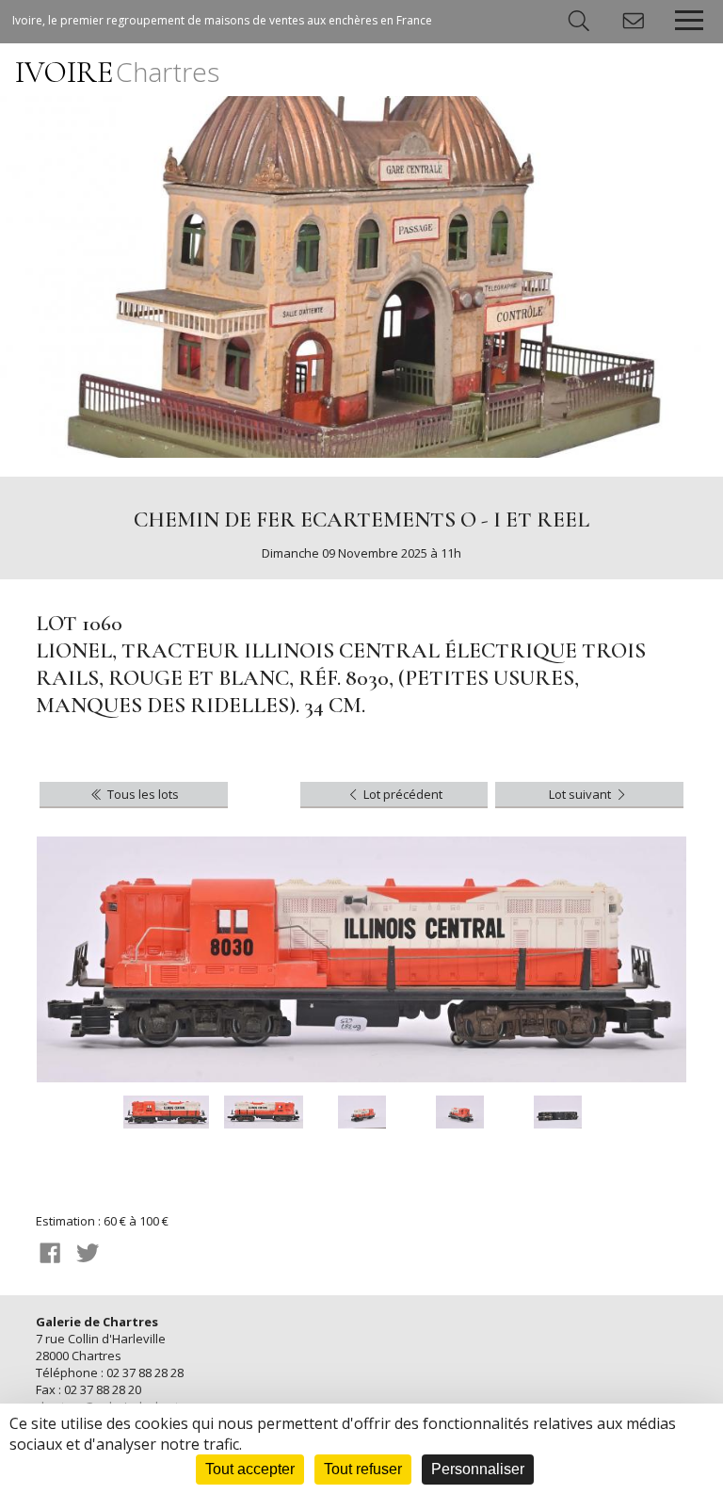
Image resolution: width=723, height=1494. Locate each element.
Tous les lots (141, 794)
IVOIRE (117, 72)
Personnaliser (477, 1469)
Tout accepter (250, 1469)
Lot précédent (401, 794)
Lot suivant (581, 794)
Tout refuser (363, 1469)
